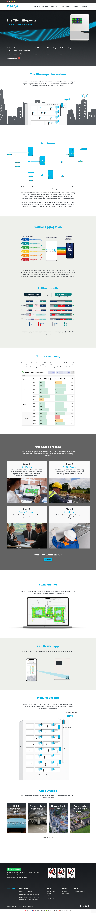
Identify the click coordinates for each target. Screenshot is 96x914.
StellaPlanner (50, 896)
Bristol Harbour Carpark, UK (37, 807)
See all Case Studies (48, 837)
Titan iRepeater (51, 891)
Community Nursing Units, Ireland (80, 809)
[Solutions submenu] (58, 6)
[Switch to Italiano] (12, 1)
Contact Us (48, 559)
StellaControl (50, 898)
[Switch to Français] (9, 1)
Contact (64, 896)
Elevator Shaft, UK (58, 807)
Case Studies (66, 893)
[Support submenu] (79, 6)
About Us (64, 891)
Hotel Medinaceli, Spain (16, 809)
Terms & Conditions (79, 891)
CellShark (49, 893)
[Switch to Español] (14, 1)
